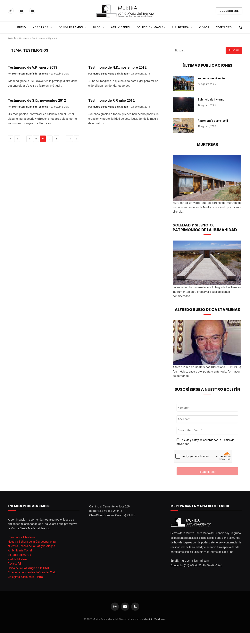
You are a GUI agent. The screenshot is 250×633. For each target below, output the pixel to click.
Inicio (21, 27)
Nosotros (40, 27)
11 (69, 138)
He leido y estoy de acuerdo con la (205, 441)
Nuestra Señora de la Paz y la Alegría (31, 546)
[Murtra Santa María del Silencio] (125, 11)
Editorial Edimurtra (19, 555)
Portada (12, 38)
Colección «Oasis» (151, 27)
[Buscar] (240, 27)
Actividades (120, 27)
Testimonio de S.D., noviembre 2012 (37, 100)
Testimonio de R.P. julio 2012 (111, 100)
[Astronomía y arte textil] (183, 125)
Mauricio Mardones (154, 619)
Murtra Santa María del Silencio (30, 73)
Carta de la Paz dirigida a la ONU (28, 568)
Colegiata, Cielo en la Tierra (25, 577)
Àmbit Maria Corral (20, 550)
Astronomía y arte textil (213, 120)
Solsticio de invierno (211, 99)
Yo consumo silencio (211, 78)
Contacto (224, 27)
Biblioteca (180, 27)
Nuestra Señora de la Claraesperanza (32, 541)
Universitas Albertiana (22, 537)
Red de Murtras (17, 559)
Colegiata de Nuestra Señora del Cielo (32, 572)
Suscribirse (229, 10)
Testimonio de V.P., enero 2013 (32, 67)
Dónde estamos (71, 27)
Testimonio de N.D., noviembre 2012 (117, 67)
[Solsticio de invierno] (183, 104)
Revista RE (14, 563)
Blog (97, 27)
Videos (204, 27)
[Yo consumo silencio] (183, 83)
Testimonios (38, 38)
